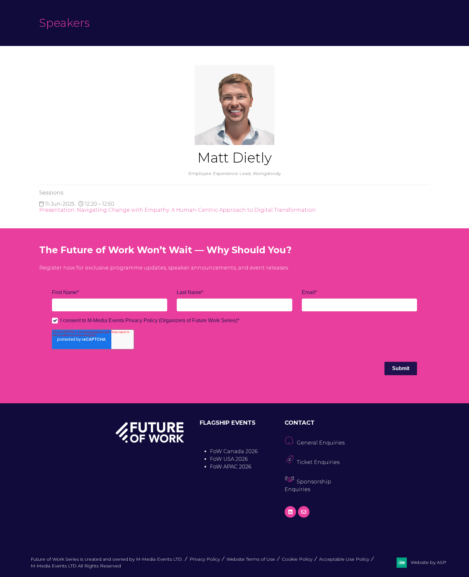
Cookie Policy (297, 559)
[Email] (303, 512)
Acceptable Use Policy (344, 559)
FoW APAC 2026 (230, 467)
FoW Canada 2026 (233, 451)
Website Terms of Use (251, 559)
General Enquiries (321, 443)
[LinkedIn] (290, 512)
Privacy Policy (205, 559)
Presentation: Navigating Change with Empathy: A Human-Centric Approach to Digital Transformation (177, 210)
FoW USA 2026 (229, 459)
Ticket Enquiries (318, 462)
